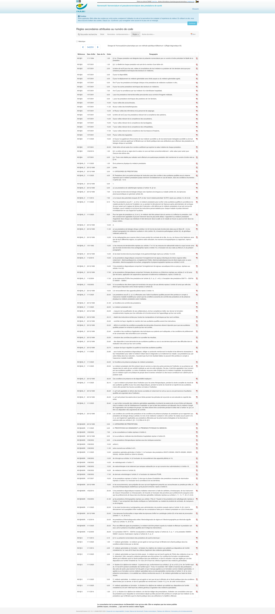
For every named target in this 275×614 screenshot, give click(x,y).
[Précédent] (82, 47)
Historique (81, 41)
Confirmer (192, 23)
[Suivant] (97, 47)
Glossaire (195, 9)
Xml (194, 34)
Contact (127, 611)
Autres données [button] (147, 34)
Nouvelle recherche (88, 34)
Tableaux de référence (164, 611)
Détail (102, 34)
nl (77, 1)
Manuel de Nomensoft (136, 611)
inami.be (154, 1)
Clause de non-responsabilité (115, 611)
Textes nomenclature (150, 611)
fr (79, 1)
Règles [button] (135, 34)
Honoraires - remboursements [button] (117, 34)
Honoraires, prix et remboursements (181, 611)
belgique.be (190, 1)
